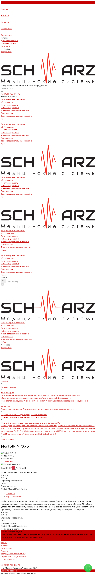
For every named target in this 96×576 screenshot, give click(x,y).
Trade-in (4, 545)
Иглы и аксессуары (14, 434)
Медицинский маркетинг (13, 553)
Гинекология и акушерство (47, 400)
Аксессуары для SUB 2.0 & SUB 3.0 (39, 434)
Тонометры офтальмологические (16, 140)
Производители (8, 43)
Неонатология (7, 400)
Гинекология (7, 138)
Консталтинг (7, 548)
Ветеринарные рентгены (13, 124)
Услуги (4, 542)
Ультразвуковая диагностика (28, 398)
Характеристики (14, 496)
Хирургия (18, 400)
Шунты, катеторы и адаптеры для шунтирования (24, 417)
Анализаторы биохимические (15, 135)
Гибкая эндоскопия (10, 132)
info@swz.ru (6, 51)
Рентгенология (49, 398)
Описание (10, 493)
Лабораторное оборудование (74, 400)
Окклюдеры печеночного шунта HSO (43, 431)
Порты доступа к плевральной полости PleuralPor (24, 425)
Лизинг (4, 551)
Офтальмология (63, 398)
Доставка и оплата (9, 40)
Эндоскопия (29, 400)
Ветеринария (7, 395)
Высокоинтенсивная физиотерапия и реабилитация (38, 395)
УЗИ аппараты (7, 127)
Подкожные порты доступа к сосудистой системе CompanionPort (39, 428)
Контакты (5, 46)
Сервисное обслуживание (13, 556)
